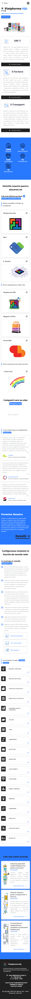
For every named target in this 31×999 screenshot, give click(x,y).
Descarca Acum (5, 16)
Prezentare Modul (15, 64)
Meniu (5, 3)
